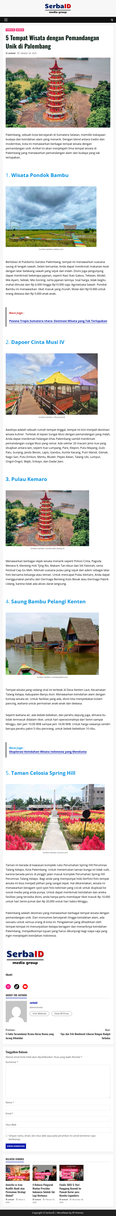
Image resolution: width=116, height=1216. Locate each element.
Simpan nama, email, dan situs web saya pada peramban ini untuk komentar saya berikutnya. (52, 1137)
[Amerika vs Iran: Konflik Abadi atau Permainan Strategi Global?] (18, 1173)
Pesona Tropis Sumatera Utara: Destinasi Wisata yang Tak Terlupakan (58, 321)
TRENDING (67, 1177)
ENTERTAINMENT (43, 1174)
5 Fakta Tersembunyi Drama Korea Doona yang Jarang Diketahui (30, 1034)
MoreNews (62, 1212)
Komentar (12, 1062)
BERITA (12, 1177)
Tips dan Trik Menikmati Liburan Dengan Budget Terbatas (85, 1034)
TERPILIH (10, 30)
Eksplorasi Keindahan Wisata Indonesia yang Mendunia (48, 752)
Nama (10, 1102)
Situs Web (11, 1124)
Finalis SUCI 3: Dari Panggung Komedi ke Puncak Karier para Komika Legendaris (70, 1190)
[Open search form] (112, 20)
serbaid (11, 53)
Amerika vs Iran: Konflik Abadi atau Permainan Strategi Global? (16, 1190)
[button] (6, 20)
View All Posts (61, 1013)
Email (9, 1113)
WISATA (20, 30)
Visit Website (39, 1013)
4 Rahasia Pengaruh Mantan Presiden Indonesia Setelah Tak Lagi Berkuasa (44, 1190)
